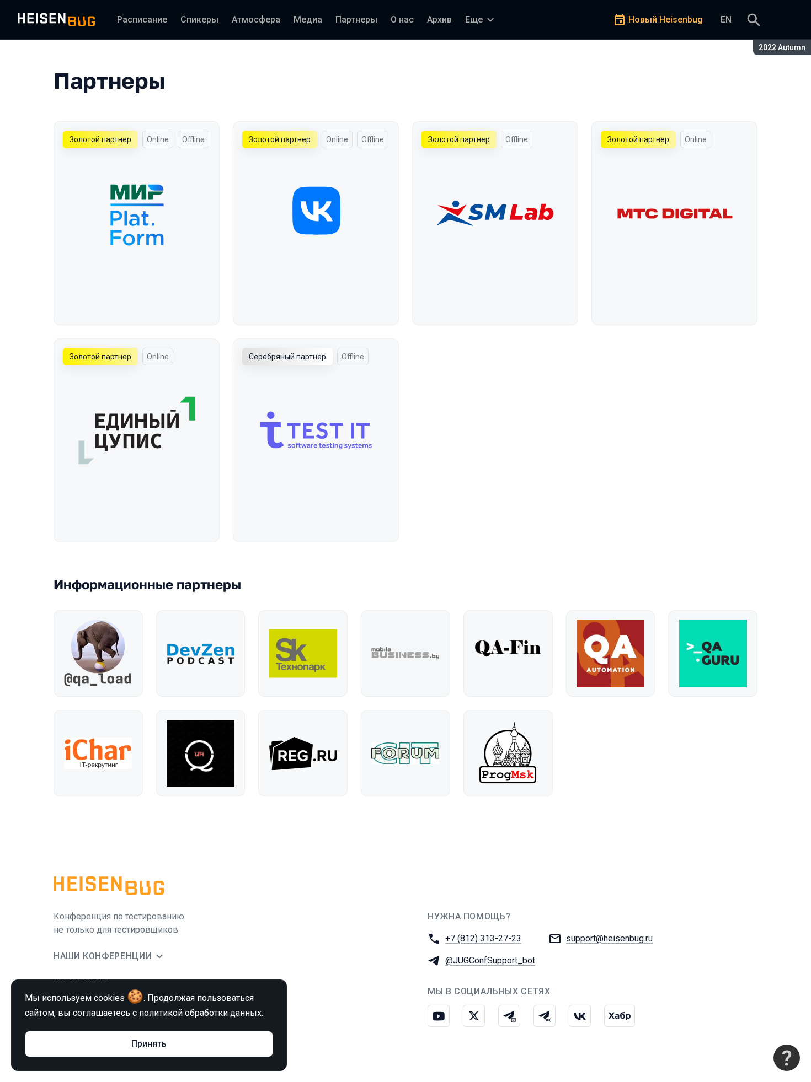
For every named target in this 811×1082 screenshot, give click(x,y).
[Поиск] (754, 20)
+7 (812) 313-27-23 (483, 938)
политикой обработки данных (200, 1013)
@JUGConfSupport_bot (490, 960)
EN (726, 19)
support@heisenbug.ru (609, 938)
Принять (149, 1043)
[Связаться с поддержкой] (786, 1058)
